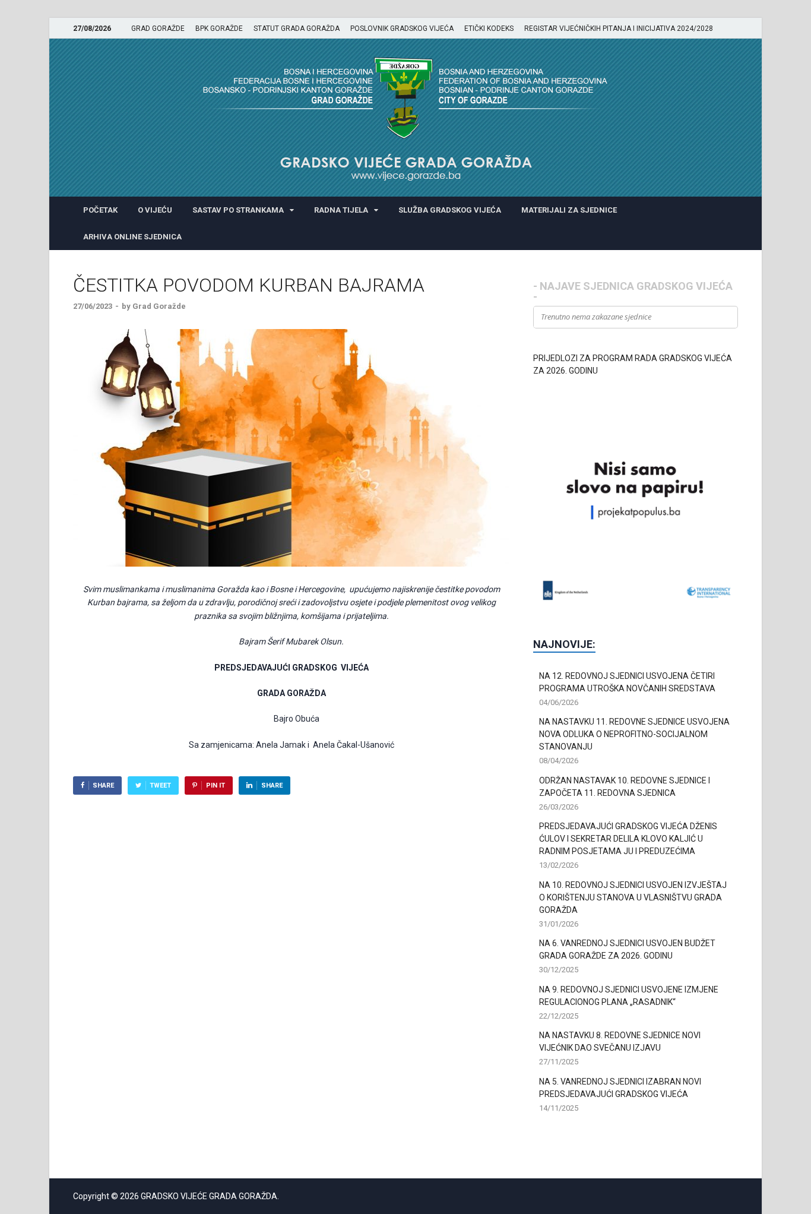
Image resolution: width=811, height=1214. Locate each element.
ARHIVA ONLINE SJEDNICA (132, 236)
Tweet (160, 785)
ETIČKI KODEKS (489, 28)
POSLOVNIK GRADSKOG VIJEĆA (402, 28)
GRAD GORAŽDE (158, 28)
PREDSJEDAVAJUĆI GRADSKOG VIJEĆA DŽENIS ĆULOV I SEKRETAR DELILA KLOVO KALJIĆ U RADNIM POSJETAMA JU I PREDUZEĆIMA (628, 838)
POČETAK (100, 210)
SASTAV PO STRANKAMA (238, 210)
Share (103, 785)
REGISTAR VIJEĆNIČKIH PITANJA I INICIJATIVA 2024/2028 (618, 28)
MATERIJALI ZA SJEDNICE (569, 210)
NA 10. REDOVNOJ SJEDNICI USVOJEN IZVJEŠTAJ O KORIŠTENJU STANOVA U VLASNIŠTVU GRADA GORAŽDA (633, 897)
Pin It (215, 785)
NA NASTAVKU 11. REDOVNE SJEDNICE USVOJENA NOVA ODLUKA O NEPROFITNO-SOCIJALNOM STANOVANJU (634, 734)
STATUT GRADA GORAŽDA (297, 28)
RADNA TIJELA (341, 210)
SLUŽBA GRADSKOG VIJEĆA (449, 210)
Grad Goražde (159, 306)
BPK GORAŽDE (219, 28)
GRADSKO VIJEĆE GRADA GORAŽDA (209, 1196)
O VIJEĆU (155, 210)
